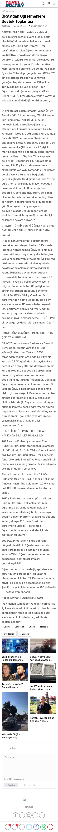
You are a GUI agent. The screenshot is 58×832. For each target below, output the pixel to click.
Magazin (44, 626)
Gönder (11, 784)
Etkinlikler (19, 626)
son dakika (24, 634)
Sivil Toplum (9, 634)
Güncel (32, 626)
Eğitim (7, 626)
